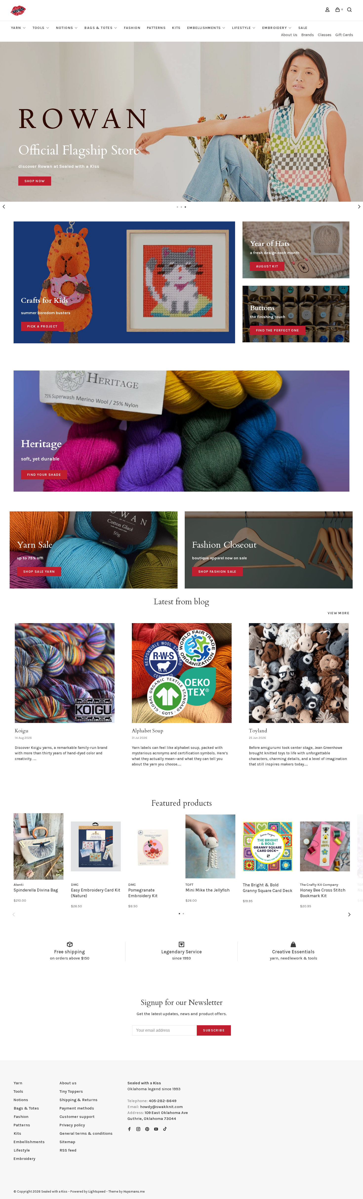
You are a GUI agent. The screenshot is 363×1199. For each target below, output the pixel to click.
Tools (39, 28)
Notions (64, 28)
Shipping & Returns (79, 1099)
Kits (176, 28)
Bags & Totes (98, 28)
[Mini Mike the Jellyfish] (210, 846)
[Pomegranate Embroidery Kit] (153, 846)
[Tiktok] (165, 1129)
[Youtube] (156, 1129)
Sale (303, 28)
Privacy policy (72, 1125)
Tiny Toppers (71, 1091)
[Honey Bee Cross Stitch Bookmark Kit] (325, 846)
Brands (307, 34)
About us (68, 1083)
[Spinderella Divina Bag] (38, 846)
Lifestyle (241, 28)
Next (359, 206)
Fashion (132, 28)
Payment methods (77, 1108)
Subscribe (214, 1030)
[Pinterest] (147, 1129)
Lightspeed (96, 1191)
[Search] (350, 10)
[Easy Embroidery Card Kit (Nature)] (96, 846)
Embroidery (274, 28)
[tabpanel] (181, 122)
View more (338, 613)
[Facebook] (129, 1129)
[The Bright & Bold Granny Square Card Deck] (268, 846)
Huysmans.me (134, 1191)
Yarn (16, 28)
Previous (3, 206)
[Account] (328, 10)
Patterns (156, 28)
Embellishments (204, 28)
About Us (289, 34)
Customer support (77, 1116)
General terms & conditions (86, 1133)
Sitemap (67, 1141)
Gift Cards (344, 34)
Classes (324, 34)
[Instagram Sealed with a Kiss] (138, 1129)
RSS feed (68, 1150)
